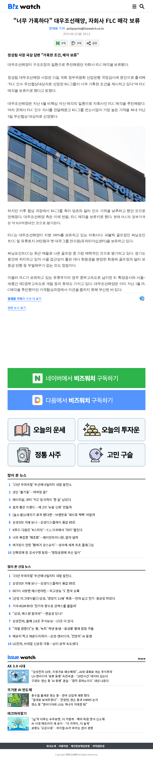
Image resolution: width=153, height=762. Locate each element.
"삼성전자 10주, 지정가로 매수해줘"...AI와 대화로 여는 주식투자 (71, 672)
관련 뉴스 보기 (17, 308)
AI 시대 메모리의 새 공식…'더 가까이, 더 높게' (60, 723)
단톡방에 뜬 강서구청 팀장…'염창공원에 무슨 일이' (47, 552)
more (141, 658)
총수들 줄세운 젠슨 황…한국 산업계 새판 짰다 (60, 695)
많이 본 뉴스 (17, 475)
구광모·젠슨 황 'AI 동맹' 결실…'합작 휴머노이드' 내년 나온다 (70, 681)
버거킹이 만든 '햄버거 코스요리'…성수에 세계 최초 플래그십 (53, 544)
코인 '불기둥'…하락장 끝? (30, 492)
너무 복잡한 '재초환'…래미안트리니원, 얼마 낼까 (45, 537)
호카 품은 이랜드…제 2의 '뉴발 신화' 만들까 (42, 507)
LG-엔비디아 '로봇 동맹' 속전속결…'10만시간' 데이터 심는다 (69, 676)
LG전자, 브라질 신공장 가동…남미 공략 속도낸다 (45, 643)
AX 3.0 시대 (16, 665)
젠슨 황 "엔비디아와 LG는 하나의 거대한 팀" (59, 704)
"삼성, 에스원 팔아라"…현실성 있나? (38, 613)
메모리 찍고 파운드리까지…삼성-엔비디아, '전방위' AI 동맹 (52, 636)
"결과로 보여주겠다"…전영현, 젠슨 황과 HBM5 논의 (64, 700)
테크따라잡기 (17, 713)
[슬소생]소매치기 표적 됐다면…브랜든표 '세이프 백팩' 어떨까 (54, 514)
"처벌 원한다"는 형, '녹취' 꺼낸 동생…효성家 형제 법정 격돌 (53, 628)
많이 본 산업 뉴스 (19, 566)
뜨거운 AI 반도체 (20, 689)
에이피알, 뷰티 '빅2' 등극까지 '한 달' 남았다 (42, 499)
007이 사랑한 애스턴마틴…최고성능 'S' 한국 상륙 (46, 590)
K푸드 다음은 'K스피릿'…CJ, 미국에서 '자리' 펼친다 (47, 529)
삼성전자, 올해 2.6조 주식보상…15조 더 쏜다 (43, 621)
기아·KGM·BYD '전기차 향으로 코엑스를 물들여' (45, 605)
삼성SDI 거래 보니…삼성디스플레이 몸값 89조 (44, 522)
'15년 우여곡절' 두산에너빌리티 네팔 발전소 (42, 484)
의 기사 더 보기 (24, 298)
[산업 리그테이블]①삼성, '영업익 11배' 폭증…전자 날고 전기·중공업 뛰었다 (64, 598)
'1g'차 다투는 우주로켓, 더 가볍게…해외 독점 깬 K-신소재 (68, 719)
